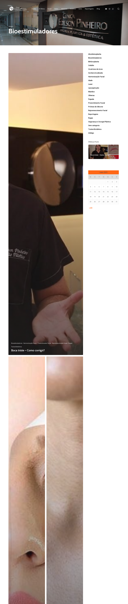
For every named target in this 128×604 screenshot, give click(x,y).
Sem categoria (93, 125)
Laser (90, 84)
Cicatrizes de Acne (95, 69)
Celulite (91, 65)
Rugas (70, 343)
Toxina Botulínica (16, 346)
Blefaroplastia (93, 62)
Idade (90, 80)
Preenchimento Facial (44, 343)
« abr (90, 208)
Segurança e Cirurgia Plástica (99, 122)
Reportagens (93, 114)
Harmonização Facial (30, 343)
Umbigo (91, 133)
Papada (91, 99)
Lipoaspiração (93, 88)
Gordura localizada (95, 73)
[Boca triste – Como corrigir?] (45, 204)
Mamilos (91, 92)
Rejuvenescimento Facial (59, 343)
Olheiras (91, 95)
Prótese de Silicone (95, 107)
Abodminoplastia (94, 54)
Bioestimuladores (16, 343)
